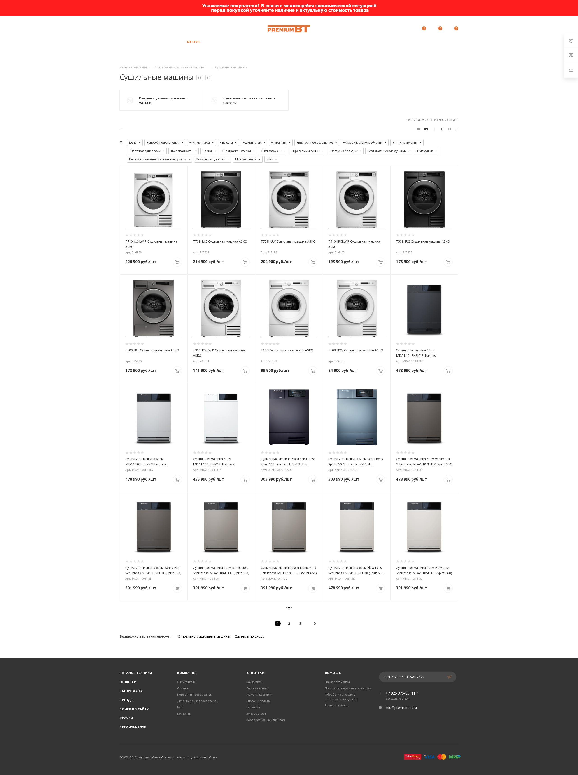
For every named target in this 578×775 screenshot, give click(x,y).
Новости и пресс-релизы (194, 694)
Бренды (126, 700)
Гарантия (253, 707)
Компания (186, 673)
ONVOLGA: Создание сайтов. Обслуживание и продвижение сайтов (168, 757)
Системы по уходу (249, 636)
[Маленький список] (419, 129)
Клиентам (255, 673)
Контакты (184, 713)
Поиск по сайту (134, 709)
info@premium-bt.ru (401, 707)
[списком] (450, 129)
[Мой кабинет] (403, 29)
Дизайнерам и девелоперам (198, 701)
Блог (180, 707)
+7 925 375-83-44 (158, 28)
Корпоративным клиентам (265, 720)
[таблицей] (457, 129)
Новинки (128, 682)
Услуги (126, 718)
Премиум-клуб (133, 727)
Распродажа (131, 691)
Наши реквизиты (337, 682)
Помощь (333, 673)
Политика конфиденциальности (348, 688)
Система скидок (257, 688)
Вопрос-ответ (256, 713)
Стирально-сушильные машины (204, 636)
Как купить (254, 682)
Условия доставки (259, 694)
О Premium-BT (187, 682)
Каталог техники (136, 673)
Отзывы (183, 688)
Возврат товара (336, 705)
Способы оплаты (258, 701)
